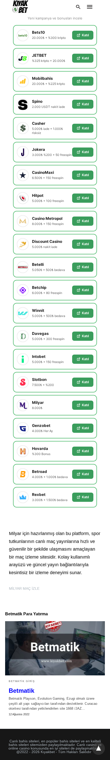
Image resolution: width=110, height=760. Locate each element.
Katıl (85, 35)
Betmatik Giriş (22, 681)
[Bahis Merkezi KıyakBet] (20, 6)
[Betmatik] (55, 648)
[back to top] (98, 748)
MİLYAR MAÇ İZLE (24, 588)
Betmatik (21, 690)
